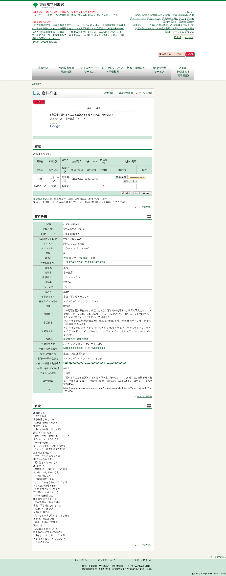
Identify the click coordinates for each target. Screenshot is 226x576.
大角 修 (67, 258)
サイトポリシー (81, 560)
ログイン (39, 101)
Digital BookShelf (137, 177)
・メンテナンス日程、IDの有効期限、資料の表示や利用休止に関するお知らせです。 (76, 15)
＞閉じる (189, 12)
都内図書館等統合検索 (66, 69)
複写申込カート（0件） (171, 54)
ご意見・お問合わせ (142, 560)
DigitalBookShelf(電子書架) (183, 71)
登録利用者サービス (159, 69)
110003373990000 (95, 262)
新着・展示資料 (136, 67)
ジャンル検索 (145, 93)
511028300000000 (117, 362)
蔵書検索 (43, 67)
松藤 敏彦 (83, 258)
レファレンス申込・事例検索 (112, 69)
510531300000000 (95, 362)
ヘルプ (189, 54)
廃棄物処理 (69, 339)
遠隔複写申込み (41, 199)
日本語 (177, 37)
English (189, 37)
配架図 (122, 177)
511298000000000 (73, 348)
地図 (148, 566)
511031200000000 (73, 362)
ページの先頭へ (144, 207)
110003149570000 (73, 262)
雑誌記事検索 (126, 93)
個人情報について (106, 560)
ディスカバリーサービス (89, 69)
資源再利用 (83, 339)
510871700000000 (95, 348)
